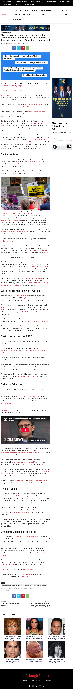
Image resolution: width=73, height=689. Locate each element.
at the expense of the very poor (38, 321)
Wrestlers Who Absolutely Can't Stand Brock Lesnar (34, 660)
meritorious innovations (8, 410)
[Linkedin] (62, 14)
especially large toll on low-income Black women (30, 326)
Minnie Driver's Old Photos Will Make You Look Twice (12, 661)
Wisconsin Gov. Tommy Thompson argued (14, 232)
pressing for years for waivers (25, 396)
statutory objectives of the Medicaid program (15, 496)
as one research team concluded (23, 462)
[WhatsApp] (27, 48)
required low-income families (31, 298)
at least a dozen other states (37, 481)
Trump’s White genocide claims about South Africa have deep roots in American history (39, 605)
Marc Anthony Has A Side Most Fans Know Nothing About (56, 638)
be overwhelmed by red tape (27, 376)
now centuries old (34, 161)
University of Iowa (16, 90)
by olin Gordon (5, 90)
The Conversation (7, 43)
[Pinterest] (23, 48)
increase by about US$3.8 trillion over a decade (30, 107)
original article (24, 576)
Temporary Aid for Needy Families (38, 250)
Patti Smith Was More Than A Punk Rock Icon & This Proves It (56, 661)
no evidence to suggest (34, 278)
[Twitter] (19, 48)
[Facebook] (62, 11)
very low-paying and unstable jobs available (24, 312)
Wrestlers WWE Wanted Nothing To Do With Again (34, 637)
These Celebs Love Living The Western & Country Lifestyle (12, 638)
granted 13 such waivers (28, 408)
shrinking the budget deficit (33, 105)
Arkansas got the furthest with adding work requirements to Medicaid (23, 453)
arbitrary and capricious (19, 512)
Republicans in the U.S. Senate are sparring (15, 95)
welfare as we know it (8, 241)
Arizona (22, 481)
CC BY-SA (29, 213)
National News (5, 32)
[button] (69, 18)
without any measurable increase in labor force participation (26, 360)
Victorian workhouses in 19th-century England (30, 164)
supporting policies (7, 307)
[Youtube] (66, 14)
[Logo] (36, 675)
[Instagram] (66, 11)
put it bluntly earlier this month (29, 171)
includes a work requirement (26, 537)
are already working (26, 367)
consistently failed (23, 296)
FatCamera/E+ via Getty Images (12, 86)
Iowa (18, 481)
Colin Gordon (5, 569)
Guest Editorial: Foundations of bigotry (11, 604)
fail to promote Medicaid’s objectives (37, 510)
